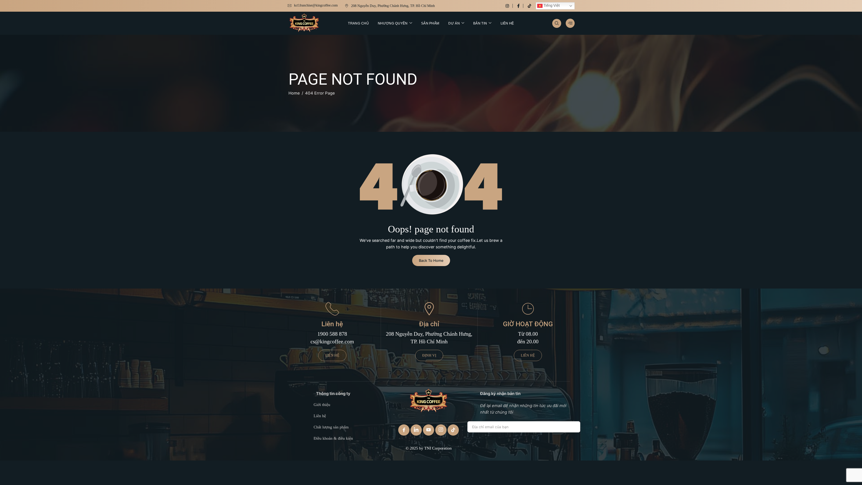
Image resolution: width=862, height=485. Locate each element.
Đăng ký (480, 440)
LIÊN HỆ (332, 355)
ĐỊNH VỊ (429, 355)
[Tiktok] (529, 6)
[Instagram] (509, 6)
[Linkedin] (416, 430)
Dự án (454, 23)
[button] (556, 23)
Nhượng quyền (393, 23)
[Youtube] (428, 430)
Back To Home (431, 260)
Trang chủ (358, 23)
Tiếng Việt (551, 5)
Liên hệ (507, 23)
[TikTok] (453, 430)
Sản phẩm (430, 23)
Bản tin (480, 23)
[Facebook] (520, 6)
